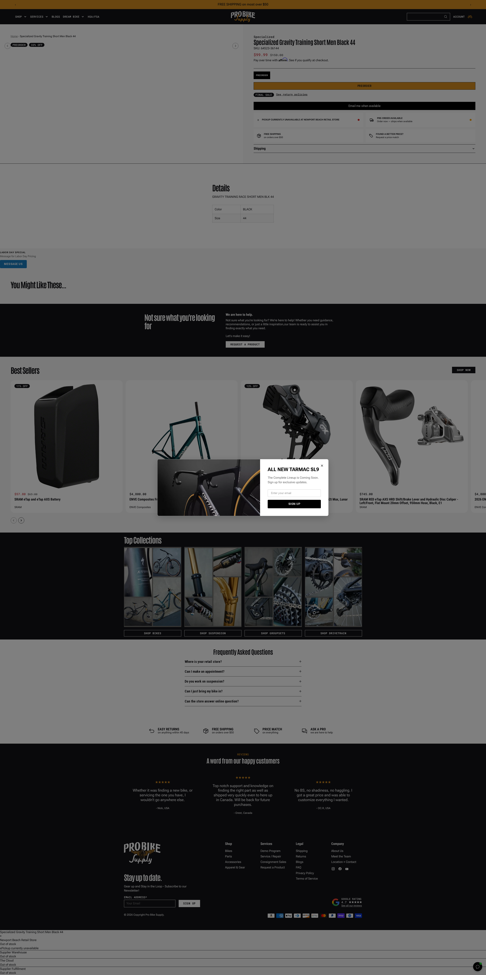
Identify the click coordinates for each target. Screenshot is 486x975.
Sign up (294, 504)
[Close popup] (322, 465)
